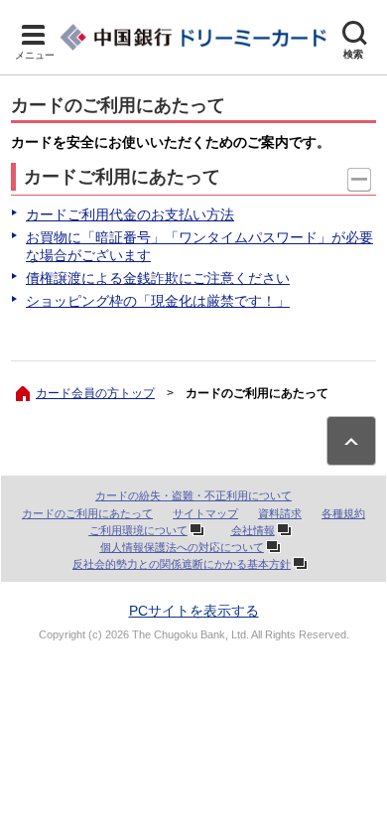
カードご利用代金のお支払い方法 (130, 214)
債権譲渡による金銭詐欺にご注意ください (158, 278)
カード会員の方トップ (95, 393)
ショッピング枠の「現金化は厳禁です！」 (158, 301)
